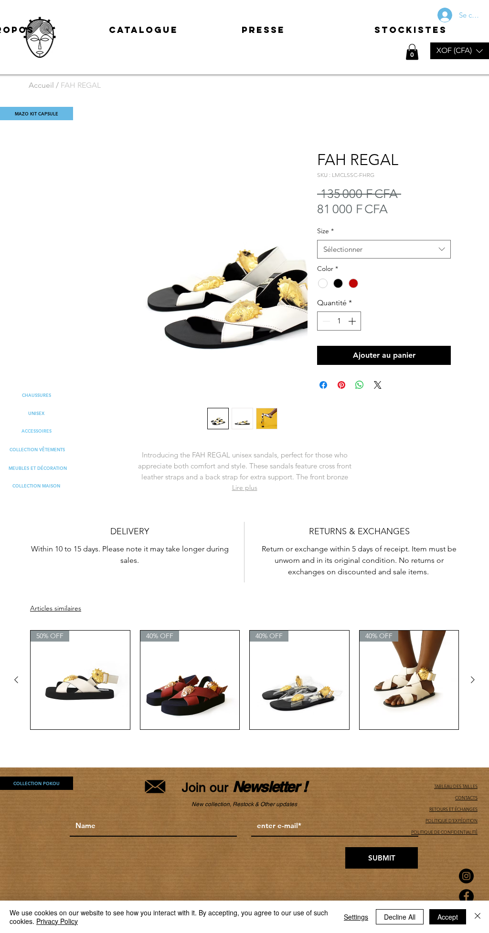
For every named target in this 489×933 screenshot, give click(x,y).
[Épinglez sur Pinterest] (341, 385)
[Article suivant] (472, 679)
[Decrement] (325, 321)
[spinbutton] (339, 321)
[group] (244, 680)
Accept (447, 917)
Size (325, 231)
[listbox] (459, 50)
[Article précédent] (16, 679)
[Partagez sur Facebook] (323, 385)
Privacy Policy (57, 921)
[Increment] (353, 321)
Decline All (399, 917)
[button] (459, 50)
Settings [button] (356, 917)
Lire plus (244, 487)
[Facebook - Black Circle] (466, 896)
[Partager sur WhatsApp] (359, 385)
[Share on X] (377, 385)
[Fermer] (477, 916)
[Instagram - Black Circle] (466, 876)
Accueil (41, 85)
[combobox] (384, 249)
